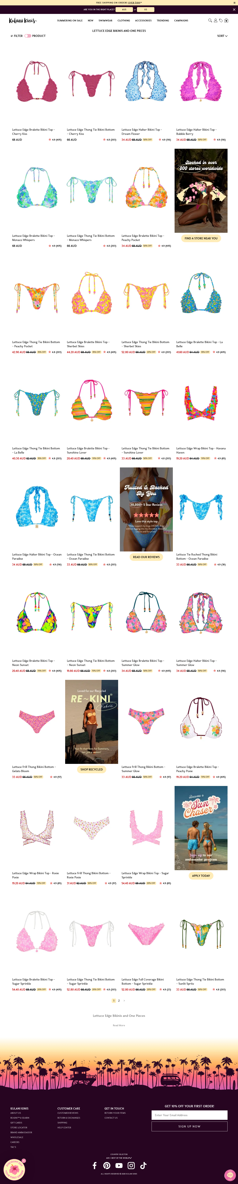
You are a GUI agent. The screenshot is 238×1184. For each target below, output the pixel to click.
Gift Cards (16, 1122)
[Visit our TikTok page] (143, 1165)
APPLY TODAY (201, 875)
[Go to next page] (124, 1001)
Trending (163, 20)
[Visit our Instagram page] (131, 1165)
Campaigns (181, 20)
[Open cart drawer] (226, 20)
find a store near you (201, 238)
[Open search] (210, 20)
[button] (14, 1170)
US (145, 9)
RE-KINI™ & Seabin (19, 1118)
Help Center (64, 1127)
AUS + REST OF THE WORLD (117, 1158)
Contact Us (111, 1118)
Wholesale (16, 1137)
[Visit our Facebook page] (94, 1165)
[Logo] (23, 20)
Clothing (124, 20)
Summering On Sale (70, 20)
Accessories (143, 20)
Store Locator (18, 1127)
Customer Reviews (67, 1113)
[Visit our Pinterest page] (106, 1165)
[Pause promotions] (234, 3)
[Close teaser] (24, 1161)
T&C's (13, 1147)
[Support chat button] (230, 1175)
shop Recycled (91, 769)
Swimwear (105, 20)
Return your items (115, 1113)
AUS (124, 9)
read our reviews (146, 557)
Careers (14, 1142)
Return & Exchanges (68, 1118)
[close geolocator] (234, 9)
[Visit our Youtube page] (119, 1165)
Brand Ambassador (21, 1132)
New (90, 20)
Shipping (62, 1122)
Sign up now (189, 1126)
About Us (15, 1113)
